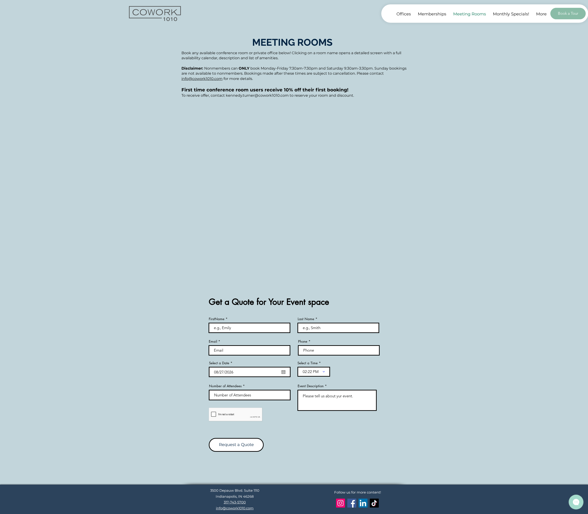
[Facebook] (351, 503)
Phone (302, 341)
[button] (541, 14)
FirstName (216, 319)
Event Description (311, 386)
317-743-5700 (235, 502)
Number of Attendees (225, 386)
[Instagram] (340, 503)
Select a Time (307, 363)
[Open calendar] (283, 372)
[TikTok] (374, 503)
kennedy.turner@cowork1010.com (257, 95)
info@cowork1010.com (202, 78)
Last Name (306, 319)
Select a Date (221, 363)
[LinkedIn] (363, 503)
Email (213, 341)
